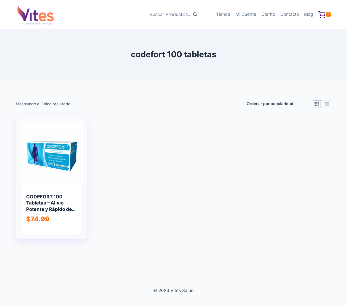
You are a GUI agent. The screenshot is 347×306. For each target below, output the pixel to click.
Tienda (223, 14)
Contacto (289, 14)
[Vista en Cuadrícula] (317, 104)
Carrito (268, 14)
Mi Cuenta (245, 14)
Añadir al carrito (51, 233)
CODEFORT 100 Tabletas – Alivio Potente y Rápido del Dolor (49, 206)
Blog (308, 14)
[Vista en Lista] (327, 104)
